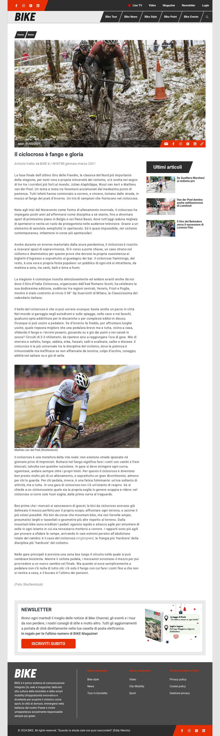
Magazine (169, 5)
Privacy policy (178, 679)
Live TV (137, 5)
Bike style (93, 679)
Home (20, 34)
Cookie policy (178, 686)
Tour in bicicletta (97, 693)
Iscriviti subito (48, 643)
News (31, 34)
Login (205, 5)
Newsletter (188, 5)
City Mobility (136, 686)
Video (152, 5)
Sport (132, 693)
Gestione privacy (180, 693)
